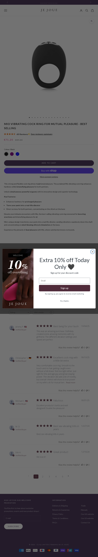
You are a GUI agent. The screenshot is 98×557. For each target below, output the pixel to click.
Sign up (64, 288)
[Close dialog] (92, 252)
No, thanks (64, 301)
